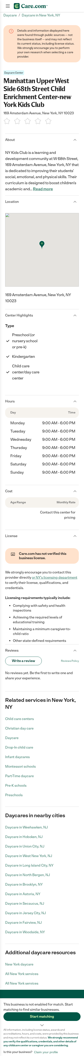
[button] (42, 1013)
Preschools (14, 795)
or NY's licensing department (54, 577)
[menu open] (7, 6)
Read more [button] (43, 189)
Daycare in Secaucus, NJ (24, 903)
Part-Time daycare (19, 776)
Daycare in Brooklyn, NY (24, 884)
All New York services (21, 974)
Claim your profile (46, 1052)
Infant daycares (17, 757)
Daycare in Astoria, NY (22, 894)
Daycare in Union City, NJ (24, 846)
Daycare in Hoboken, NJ (24, 837)
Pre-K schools (15, 785)
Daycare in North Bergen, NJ (27, 875)
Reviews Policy (70, 660)
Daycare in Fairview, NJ (23, 922)
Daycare (12, 738)
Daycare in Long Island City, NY (29, 865)
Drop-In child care (19, 747)
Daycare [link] (10, 15)
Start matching (42, 1016)
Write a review (23, 661)
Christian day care (19, 728)
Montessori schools (20, 766)
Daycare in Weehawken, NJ (26, 827)
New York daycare (19, 964)
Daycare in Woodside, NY (25, 932)
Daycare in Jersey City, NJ (25, 913)
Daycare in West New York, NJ (28, 856)
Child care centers (19, 719)
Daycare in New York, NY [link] (41, 15)
